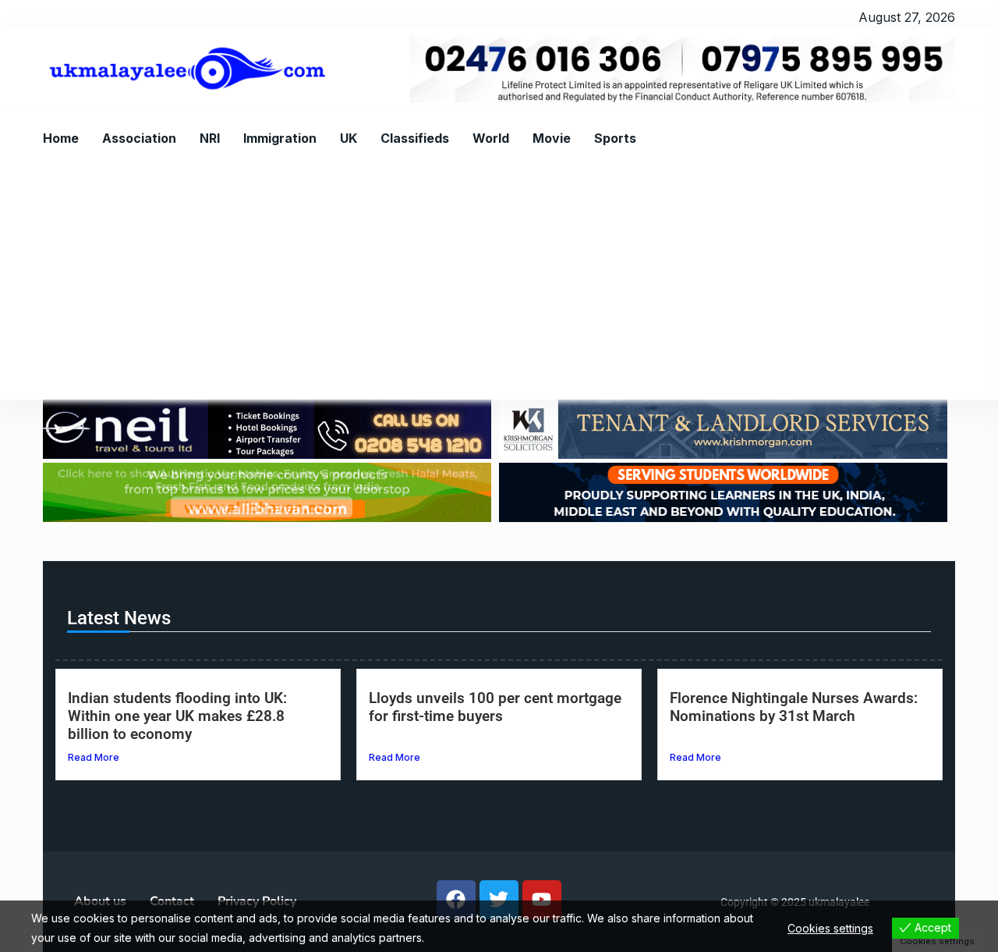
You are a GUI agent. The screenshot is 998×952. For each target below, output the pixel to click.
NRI (210, 138)
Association (139, 138)
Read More (93, 757)
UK (348, 138)
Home (61, 138)
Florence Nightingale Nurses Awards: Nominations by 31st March (794, 707)
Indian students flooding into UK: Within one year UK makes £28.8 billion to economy (177, 716)
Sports (615, 138)
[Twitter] (499, 899)
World (490, 138)
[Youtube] (541, 899)
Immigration (280, 138)
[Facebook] (456, 899)
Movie (552, 138)
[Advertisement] (499, 282)
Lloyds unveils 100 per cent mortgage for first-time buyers (495, 707)
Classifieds (414, 138)
